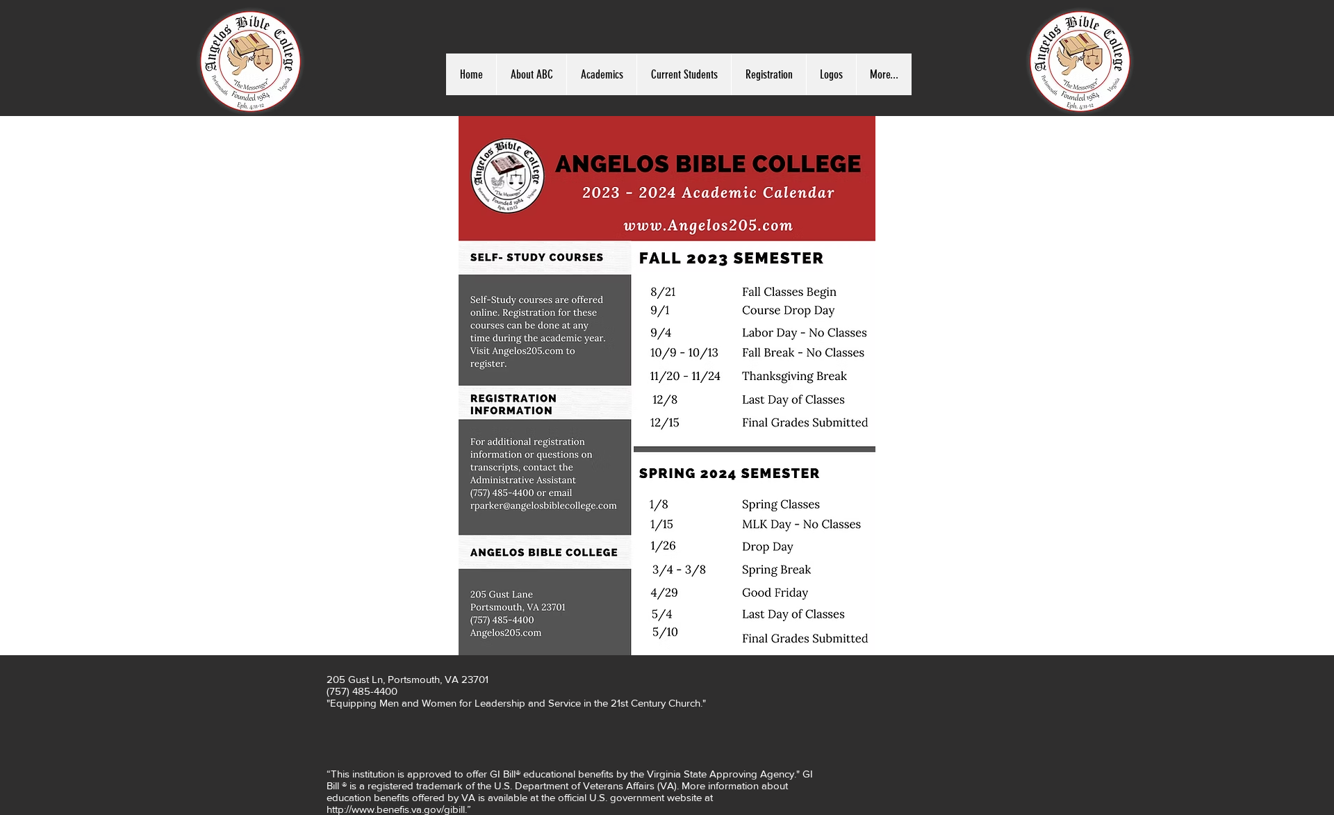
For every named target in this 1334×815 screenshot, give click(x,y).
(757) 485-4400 (362, 691)
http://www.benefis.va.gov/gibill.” (399, 809)
